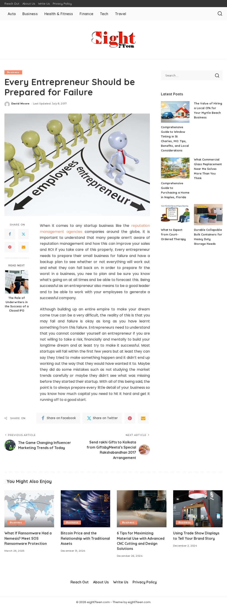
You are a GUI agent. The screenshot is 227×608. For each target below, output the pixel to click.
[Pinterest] (9, 247)
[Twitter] (23, 234)
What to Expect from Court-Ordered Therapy (173, 234)
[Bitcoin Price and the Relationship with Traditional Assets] (85, 509)
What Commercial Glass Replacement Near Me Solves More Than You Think (208, 169)
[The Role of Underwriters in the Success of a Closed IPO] (16, 282)
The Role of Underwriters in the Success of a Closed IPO (17, 304)
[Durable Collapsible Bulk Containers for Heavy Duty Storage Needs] (208, 215)
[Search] (220, 13)
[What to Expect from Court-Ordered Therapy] (175, 215)
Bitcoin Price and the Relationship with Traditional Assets (85, 538)
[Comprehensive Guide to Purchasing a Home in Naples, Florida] (175, 168)
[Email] (23, 247)
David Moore (20, 103)
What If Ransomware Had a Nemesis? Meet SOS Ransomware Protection (28, 538)
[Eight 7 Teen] (113, 39)
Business (13, 72)
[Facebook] (9, 234)
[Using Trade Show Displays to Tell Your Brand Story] (198, 509)
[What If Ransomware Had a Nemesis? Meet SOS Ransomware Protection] (29, 509)
